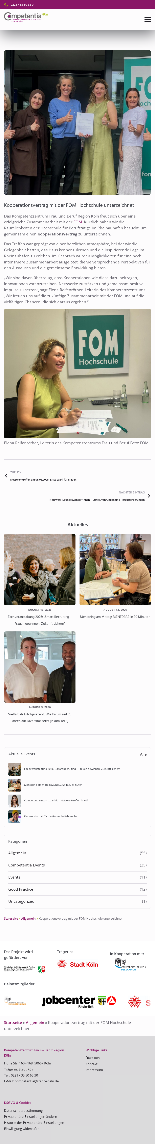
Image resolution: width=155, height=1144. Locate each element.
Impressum (94, 1070)
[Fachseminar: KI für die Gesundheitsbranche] (14, 816)
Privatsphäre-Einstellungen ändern (30, 1116)
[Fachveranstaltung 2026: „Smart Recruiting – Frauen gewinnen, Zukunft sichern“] (39, 569)
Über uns (93, 1058)
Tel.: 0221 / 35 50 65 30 (21, 1075)
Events (14, 877)
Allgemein (17, 853)
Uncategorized (21, 901)
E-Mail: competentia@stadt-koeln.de (31, 1081)
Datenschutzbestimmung (23, 1110)
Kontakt (91, 1064)
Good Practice (20, 889)
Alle (143, 754)
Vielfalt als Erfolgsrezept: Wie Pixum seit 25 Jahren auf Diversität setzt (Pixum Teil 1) (39, 718)
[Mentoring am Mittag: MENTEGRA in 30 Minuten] (115, 569)
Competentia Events (26, 865)
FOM (77, 222)
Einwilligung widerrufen (22, 1128)
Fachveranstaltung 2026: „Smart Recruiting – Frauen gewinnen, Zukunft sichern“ (40, 620)
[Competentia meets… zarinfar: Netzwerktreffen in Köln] (14, 801)
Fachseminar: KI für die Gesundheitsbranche (50, 816)
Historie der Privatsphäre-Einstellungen (34, 1122)
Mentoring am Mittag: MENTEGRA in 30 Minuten (115, 617)
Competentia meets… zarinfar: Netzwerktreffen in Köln (56, 801)
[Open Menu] (148, 19)
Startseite (11, 918)
